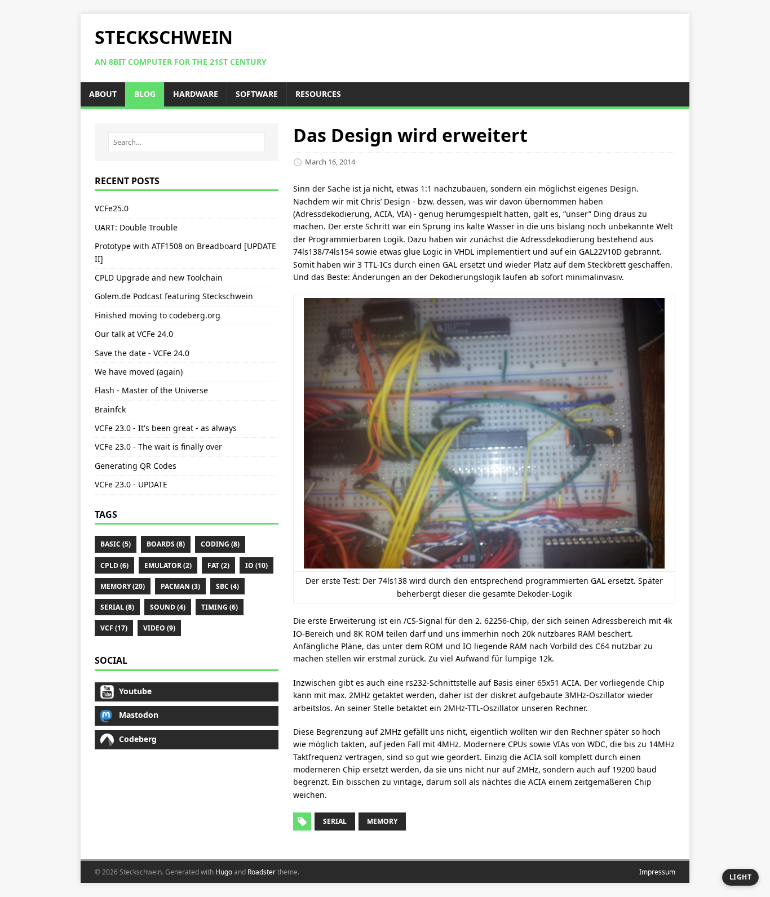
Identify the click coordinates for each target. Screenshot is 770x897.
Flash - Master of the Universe (151, 390)
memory (382, 821)
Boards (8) (166, 544)
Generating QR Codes (135, 465)
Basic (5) (115, 544)
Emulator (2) (168, 565)
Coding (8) (220, 544)
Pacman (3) (180, 586)
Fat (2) (218, 565)
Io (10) (256, 565)
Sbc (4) (227, 586)
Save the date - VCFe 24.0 (142, 353)
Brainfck (110, 409)
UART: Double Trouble (136, 227)
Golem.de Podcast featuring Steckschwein (174, 296)
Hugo (223, 872)
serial (335, 821)
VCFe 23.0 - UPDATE (131, 484)
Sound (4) (167, 607)
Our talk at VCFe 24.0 (134, 333)
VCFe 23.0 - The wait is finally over (158, 446)
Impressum (657, 872)
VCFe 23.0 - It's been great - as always (166, 428)
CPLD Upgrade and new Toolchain (159, 277)
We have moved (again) (139, 371)
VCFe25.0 (112, 208)
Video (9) (159, 628)
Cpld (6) (114, 565)
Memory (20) (122, 586)
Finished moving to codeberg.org (157, 315)
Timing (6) (219, 607)
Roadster (261, 872)
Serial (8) (117, 607)
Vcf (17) (113, 628)
